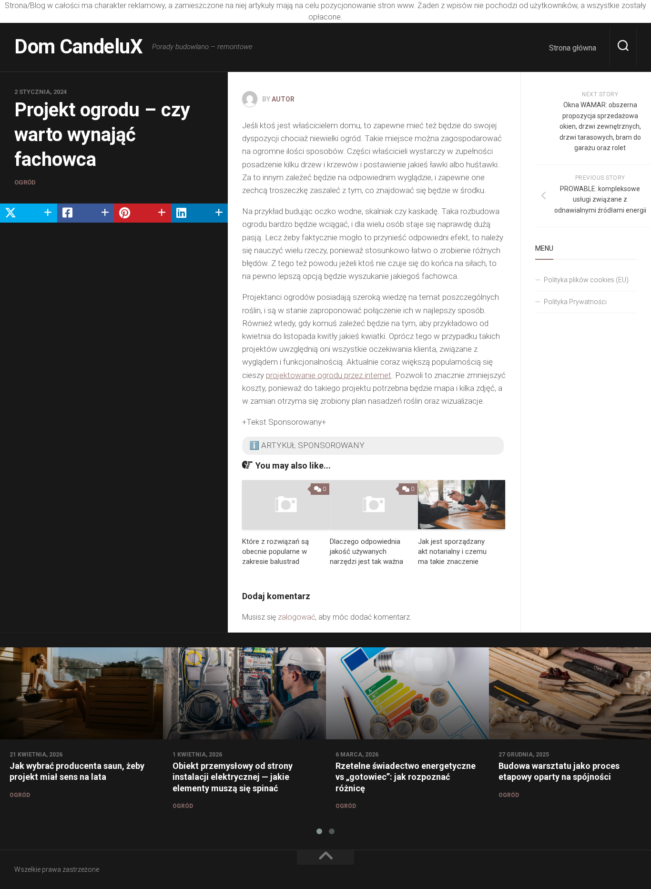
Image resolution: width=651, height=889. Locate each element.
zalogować (296, 617)
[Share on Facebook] (86, 213)
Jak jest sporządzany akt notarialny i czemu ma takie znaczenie (452, 551)
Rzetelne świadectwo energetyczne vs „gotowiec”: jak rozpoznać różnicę (406, 777)
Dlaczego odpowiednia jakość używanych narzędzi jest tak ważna (366, 551)
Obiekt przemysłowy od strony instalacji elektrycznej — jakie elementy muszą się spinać (233, 777)
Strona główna (572, 47)
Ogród (25, 182)
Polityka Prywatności (575, 302)
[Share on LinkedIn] (200, 213)
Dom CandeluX (78, 46)
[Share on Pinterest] (142, 213)
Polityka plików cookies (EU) (586, 280)
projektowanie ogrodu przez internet (328, 375)
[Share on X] (28, 213)
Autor (283, 99)
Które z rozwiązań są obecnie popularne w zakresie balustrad (275, 551)
